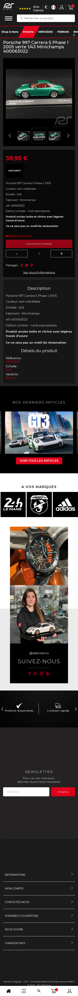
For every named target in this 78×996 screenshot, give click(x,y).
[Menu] (23, 991)
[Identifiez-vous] (61, 7)
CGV (25, 981)
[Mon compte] (69, 991)
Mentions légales (12, 981)
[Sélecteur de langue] (53, 7)
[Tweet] (26, 265)
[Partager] (21, 265)
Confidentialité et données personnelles (52, 981)
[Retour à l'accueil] (8, 991)
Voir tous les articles (39, 460)
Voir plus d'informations (39, 272)
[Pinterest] (31, 265)
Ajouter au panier (39, 243)
